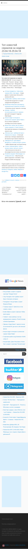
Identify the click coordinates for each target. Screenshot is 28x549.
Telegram (20, 169)
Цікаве (7, 56)
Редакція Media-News (8, 53)
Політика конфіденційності (9, 524)
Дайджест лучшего (10, 180)
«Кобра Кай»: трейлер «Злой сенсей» (15, 98)
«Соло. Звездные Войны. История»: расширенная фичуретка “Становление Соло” (7, 191)
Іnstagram (10, 169)
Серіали (4, 56)
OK (23, 354)
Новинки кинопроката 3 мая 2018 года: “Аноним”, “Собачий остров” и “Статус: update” (20, 191)
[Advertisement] (14, 24)
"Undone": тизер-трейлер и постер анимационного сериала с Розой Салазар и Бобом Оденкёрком (14, 319)
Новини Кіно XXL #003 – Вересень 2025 (13, 397)
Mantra (17, 545)
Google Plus (5, 171)
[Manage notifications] (3, 545)
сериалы (17, 180)
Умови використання (7, 519)
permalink (4, 181)
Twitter (15, 169)
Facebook (4, 169)
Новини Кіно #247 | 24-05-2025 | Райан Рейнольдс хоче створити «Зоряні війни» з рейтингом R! (14, 432)
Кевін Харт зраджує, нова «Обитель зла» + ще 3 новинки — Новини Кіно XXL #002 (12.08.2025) (14, 412)
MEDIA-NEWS (6, 545)
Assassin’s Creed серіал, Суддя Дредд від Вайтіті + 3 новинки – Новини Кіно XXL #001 (14, 420)
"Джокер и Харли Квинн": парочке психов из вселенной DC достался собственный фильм (14, 327)
